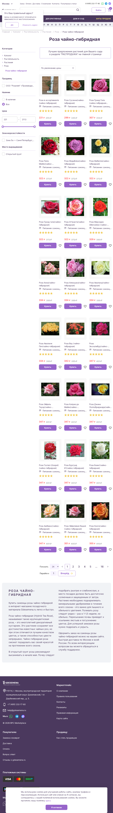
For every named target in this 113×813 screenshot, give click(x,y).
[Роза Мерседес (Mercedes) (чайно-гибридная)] (100, 207)
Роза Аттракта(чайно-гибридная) (74, 223)
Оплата (28, 4)
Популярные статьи (68, 4)
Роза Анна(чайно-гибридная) (47, 284)
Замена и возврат (11, 738)
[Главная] (11, 683)
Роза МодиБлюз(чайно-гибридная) (75, 162)
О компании (46, 4)
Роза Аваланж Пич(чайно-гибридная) (49, 345)
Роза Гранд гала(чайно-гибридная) (50, 223)
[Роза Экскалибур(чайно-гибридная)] (100, 328)
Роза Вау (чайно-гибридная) (72, 345)
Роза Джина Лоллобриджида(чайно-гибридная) (100, 406)
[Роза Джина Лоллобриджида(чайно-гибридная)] (100, 389)
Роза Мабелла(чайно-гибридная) (99, 162)
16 (102, 566)
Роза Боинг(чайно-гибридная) (98, 466)
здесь (48, 800)
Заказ (22, 4)
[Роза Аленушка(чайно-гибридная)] (75, 268)
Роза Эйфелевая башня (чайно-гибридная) (75, 527)
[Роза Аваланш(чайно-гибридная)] (100, 268)
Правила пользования (67, 696)
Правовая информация (67, 713)
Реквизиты (62, 707)
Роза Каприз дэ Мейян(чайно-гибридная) (71, 406)
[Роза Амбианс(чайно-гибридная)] (50, 511)
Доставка (36, 4)
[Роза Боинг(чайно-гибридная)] (100, 450)
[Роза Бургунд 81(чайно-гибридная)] (75, 450)
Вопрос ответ (9, 754)
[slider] (3, 127)
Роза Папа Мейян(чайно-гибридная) (45, 162)
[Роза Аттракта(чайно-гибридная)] (75, 207)
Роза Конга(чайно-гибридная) (98, 527)
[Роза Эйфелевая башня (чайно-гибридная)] (75, 511)
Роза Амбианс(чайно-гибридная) (49, 527)
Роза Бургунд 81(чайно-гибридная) (74, 466)
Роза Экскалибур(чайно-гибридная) (98, 345)
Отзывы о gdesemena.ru (14, 760)
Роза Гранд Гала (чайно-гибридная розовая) (97, 101)
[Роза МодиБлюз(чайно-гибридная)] (75, 146)
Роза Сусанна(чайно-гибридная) (74, 101)
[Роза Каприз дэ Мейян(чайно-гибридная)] (75, 389)
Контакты (56, 4)
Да (12, 25)
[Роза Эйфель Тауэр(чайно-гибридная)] (50, 389)
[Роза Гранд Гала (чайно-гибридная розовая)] (100, 85)
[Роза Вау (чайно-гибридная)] (75, 328)
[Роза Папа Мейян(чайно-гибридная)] (50, 146)
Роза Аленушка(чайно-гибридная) (75, 284)
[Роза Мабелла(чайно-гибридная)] (100, 146)
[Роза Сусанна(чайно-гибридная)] (75, 85)
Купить (47, 124)
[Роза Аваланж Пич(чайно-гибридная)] (50, 328)
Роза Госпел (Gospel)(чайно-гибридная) (49, 466)
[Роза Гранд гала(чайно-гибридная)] (50, 207)
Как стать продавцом (67, 738)
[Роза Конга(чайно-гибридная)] (100, 511)
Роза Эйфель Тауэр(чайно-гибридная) (45, 406)
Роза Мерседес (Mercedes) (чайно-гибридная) (98, 223)
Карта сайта (62, 718)
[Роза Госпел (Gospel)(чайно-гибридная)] (50, 450)
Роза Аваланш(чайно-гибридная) (99, 284)
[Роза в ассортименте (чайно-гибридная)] (50, 85)
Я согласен (56, 807)
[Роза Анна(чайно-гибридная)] (50, 268)
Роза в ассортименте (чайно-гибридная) (49, 101)
